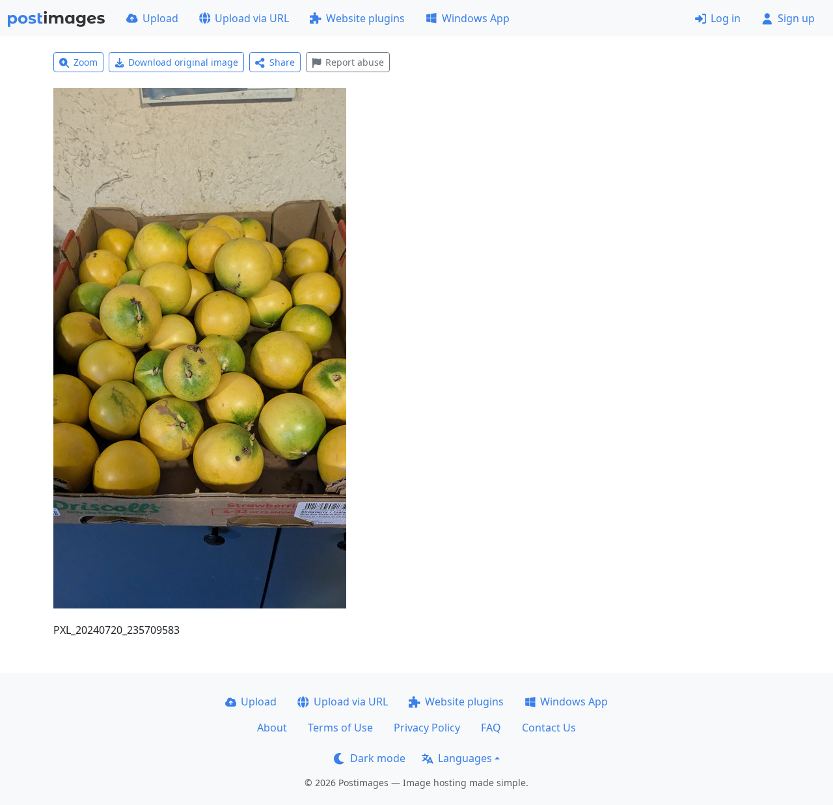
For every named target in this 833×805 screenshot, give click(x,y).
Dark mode (377, 758)
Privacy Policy (427, 727)
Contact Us (549, 727)
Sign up (796, 18)
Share (282, 62)
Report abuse (354, 62)
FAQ (491, 727)
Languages (465, 758)
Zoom (86, 62)
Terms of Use (340, 727)
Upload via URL (252, 18)
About (272, 727)
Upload (160, 18)
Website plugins (365, 18)
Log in (726, 18)
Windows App (476, 18)
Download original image (183, 62)
